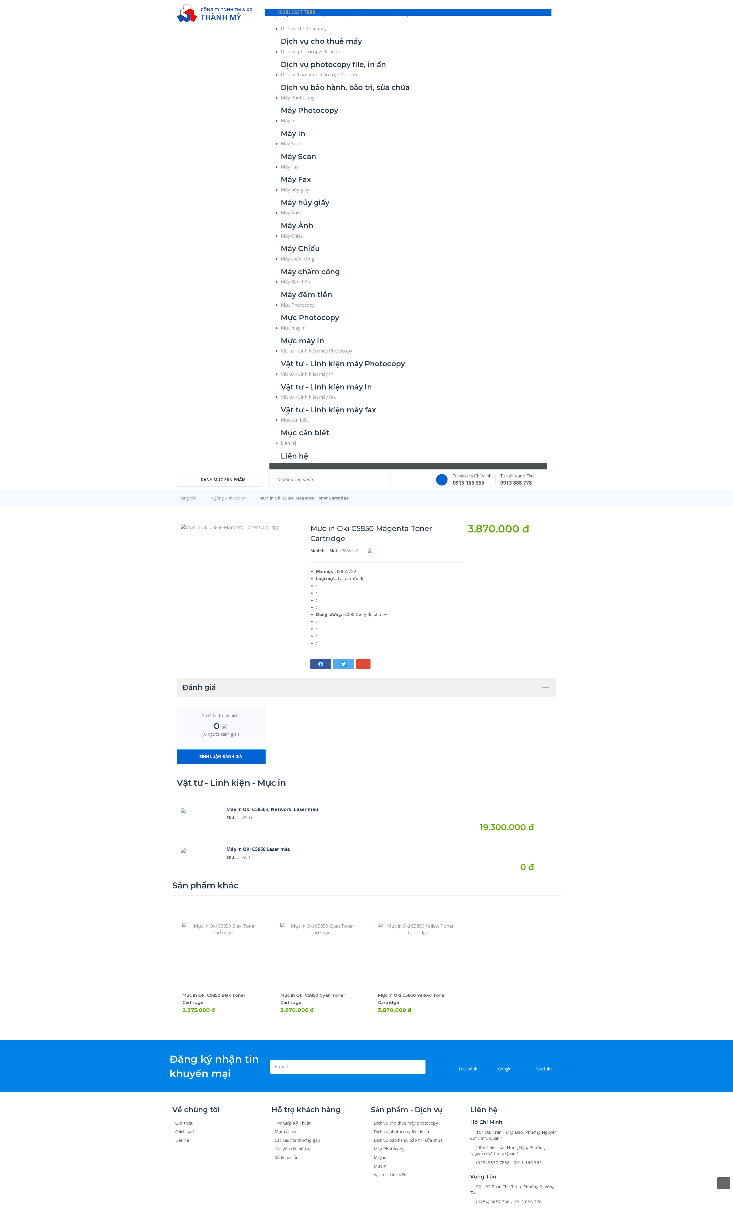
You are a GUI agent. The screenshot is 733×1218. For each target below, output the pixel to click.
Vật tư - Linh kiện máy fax (308, 397)
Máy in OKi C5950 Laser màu (258, 849)
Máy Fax (289, 167)
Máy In (288, 121)
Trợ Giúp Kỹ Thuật (293, 1123)
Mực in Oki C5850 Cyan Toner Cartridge (314, 927)
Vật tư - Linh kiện (390, 1174)
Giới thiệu (184, 1123)
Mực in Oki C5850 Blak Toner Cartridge (215, 927)
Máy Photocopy (297, 98)
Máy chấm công (297, 259)
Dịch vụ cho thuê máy (304, 29)
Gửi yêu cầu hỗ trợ (293, 1149)
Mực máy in (293, 328)
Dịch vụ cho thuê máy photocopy (406, 1123)
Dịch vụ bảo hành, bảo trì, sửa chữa (319, 74)
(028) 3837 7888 (296, 12)
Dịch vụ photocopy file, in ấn (311, 51)
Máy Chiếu (292, 236)
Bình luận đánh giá (220, 756)
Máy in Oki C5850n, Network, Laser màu (272, 809)
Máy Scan (291, 143)
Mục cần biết (294, 420)
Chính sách (185, 1131)
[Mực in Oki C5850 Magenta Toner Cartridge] (230, 527)
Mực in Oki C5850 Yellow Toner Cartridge (414, 927)
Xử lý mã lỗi (286, 1157)
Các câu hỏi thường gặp (297, 1140)
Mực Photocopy (298, 305)
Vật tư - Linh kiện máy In (307, 374)
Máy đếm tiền (295, 282)
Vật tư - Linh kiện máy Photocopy (316, 351)
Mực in (380, 1166)
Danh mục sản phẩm (223, 479)
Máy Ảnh (290, 212)
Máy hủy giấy (295, 190)
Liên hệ (289, 443)
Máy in (380, 1157)
